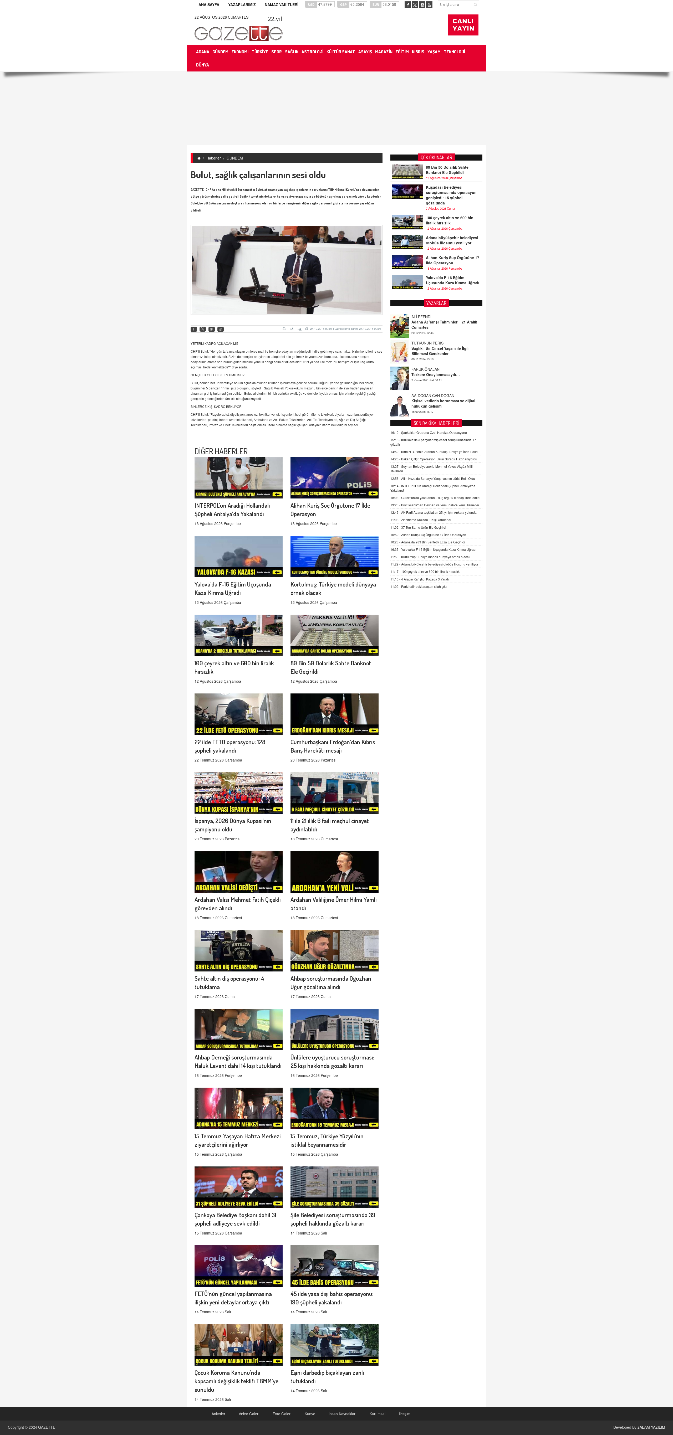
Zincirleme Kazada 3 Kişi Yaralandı (420, 520)
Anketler (218, 1413)
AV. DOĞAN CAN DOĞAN (432, 369)
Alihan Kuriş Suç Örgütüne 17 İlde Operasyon (452, 260)
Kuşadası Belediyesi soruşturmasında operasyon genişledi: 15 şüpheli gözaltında (451, 194)
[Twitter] (203, 329)
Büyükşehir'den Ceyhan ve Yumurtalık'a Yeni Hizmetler (434, 505)
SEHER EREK (423, 395)
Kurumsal (377, 1413)
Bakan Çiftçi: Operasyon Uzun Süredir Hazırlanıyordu (433, 459)
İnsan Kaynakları (342, 1413)
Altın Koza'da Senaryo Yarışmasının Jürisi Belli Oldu (432, 478)
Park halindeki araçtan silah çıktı (418, 586)
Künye (310, 1413)
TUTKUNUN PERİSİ (428, 316)
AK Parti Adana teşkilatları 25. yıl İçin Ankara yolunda (433, 512)
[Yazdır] (285, 329)
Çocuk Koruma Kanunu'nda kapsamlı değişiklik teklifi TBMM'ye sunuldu (236, 1381)
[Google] (211, 329)
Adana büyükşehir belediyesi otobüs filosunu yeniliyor (452, 240)
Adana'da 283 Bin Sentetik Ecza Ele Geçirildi (427, 542)
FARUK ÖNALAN (425, 343)
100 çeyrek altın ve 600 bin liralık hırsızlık (449, 220)
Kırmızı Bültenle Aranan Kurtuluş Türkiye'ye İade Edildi (434, 452)
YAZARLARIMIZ (242, 4)
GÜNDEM (235, 158)
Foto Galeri (282, 1413)
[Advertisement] (336, 108)
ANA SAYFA (208, 4)
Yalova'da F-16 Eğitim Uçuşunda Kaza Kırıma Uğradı (452, 280)
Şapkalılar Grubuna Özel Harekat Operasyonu (428, 432)
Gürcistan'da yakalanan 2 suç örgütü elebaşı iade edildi (435, 498)
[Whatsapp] (220, 329)
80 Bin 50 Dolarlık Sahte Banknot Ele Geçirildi (447, 169)
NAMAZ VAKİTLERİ (281, 4)
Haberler (213, 158)
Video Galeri (249, 1413)
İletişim (404, 1413)
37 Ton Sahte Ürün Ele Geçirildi (418, 527)
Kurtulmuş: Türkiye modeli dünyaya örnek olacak (430, 557)
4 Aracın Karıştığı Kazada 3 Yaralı (419, 579)
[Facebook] (194, 329)
